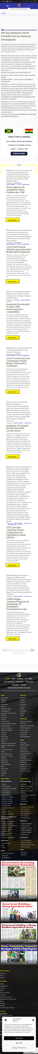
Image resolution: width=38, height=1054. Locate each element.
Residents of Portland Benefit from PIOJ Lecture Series (17, 428)
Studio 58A (23, 734)
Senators (23, 799)
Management (4, 986)
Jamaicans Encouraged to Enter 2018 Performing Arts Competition (18, 308)
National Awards (7, 803)
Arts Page (23, 743)
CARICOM (5, 855)
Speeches (23, 821)
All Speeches (25, 834)
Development (10, 184)
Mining (3, 751)
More (3, 850)
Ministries (24, 852)
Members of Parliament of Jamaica (28, 796)
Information (12, 524)
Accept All (19, 1038)
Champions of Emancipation (6, 791)
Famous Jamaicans (8, 814)
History (4, 784)
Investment (4, 739)
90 (13, 653)
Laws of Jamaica (26, 842)
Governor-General (26, 786)
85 (35, 650)
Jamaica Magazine (26, 721)
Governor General (6, 728)
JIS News (23, 723)
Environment (5, 721)
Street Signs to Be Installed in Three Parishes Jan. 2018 (15, 190)
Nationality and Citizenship (6, 834)
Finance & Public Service (8, 723)
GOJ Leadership (25, 781)
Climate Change (6, 709)
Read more (12, 220)
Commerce (4, 704)
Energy (3, 719)
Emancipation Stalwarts (9, 788)
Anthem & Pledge (7, 797)
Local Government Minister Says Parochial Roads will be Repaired (18, 249)
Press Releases (5, 764)
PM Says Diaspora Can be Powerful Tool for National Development (16, 36)
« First (14, 650)
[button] (33, 1020)
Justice (3, 741)
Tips (3, 845)
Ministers (23, 793)
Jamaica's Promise (26, 760)
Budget (3, 700)
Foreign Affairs (5, 726)
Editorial (2, 1003)
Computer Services (6, 997)
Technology (4, 769)
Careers (2, 988)
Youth (8, 301)
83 (29, 650)
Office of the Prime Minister (7, 757)
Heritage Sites (6, 805)
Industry (3, 734)
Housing (3, 732)
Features (20, 678)
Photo (2, 1001)
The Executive (25, 811)
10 (23, 650)
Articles (2, 978)
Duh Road (23, 749)
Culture (16, 300)
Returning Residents (8, 821)
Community (17, 183)
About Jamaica (6, 781)
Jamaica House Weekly (27, 726)
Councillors (24, 801)
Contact (23, 685)
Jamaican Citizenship (8, 837)
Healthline (23, 758)
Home (8, 678)
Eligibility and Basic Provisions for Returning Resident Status (9, 825)
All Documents (25, 847)
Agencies (24, 855)
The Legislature (25, 813)
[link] (2, 1)
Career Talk (23, 747)
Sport (2, 766)
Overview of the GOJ (27, 807)
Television (3, 973)
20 (26, 650)
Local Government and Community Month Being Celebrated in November (18, 362)
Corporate (15, 685)
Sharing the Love (25, 767)
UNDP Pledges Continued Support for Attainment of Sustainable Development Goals (17, 604)
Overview (24, 784)
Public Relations (5, 992)
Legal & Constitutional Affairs (8, 746)
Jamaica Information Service (19, 8)
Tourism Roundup (25, 764)
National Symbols (7, 801)
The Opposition (25, 818)
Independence (6, 795)
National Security (6, 754)
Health (22, 709)
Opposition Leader (26, 791)
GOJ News (23, 756)
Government (29, 682)
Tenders (2, 1005)
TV (26, 678)
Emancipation (6, 786)
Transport (4, 773)
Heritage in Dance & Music (8, 808)
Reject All (19, 1043)
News (13, 678)
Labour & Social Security (8, 743)
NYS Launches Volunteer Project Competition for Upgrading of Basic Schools (16, 532)
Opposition (4, 760)
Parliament (4, 762)
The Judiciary (25, 816)
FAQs (3, 847)
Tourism (3, 771)
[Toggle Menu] (8, 6)
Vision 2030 (28, 423)
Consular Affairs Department (6, 830)
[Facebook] (1, 1034)
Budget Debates (26, 830)
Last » (23, 653)
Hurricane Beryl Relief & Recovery (19, 688)
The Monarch (25, 809)
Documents (24, 837)
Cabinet (3, 702)
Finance (22, 706)
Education (27, 523)
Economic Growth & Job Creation (8, 714)
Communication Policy (28, 844)
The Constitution (26, 840)
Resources (4, 840)
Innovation (23, 711)
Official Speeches (25, 728)
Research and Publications (8, 999)
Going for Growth (25, 753)
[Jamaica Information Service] (19, 5)
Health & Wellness (6, 730)
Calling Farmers (25, 745)
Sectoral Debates (26, 832)
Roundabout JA (25, 769)
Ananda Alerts (6, 858)
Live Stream (24, 732)
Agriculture (4, 698)
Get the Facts (9, 682)
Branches (23, 804)
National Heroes (7, 799)
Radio (30, 678)
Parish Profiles (6, 812)
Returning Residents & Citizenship (8, 817)
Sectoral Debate (25, 736)
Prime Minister (25, 788)
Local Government (23, 184)
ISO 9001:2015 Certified (7, 1008)
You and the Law (25, 771)
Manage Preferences (19, 1048)
